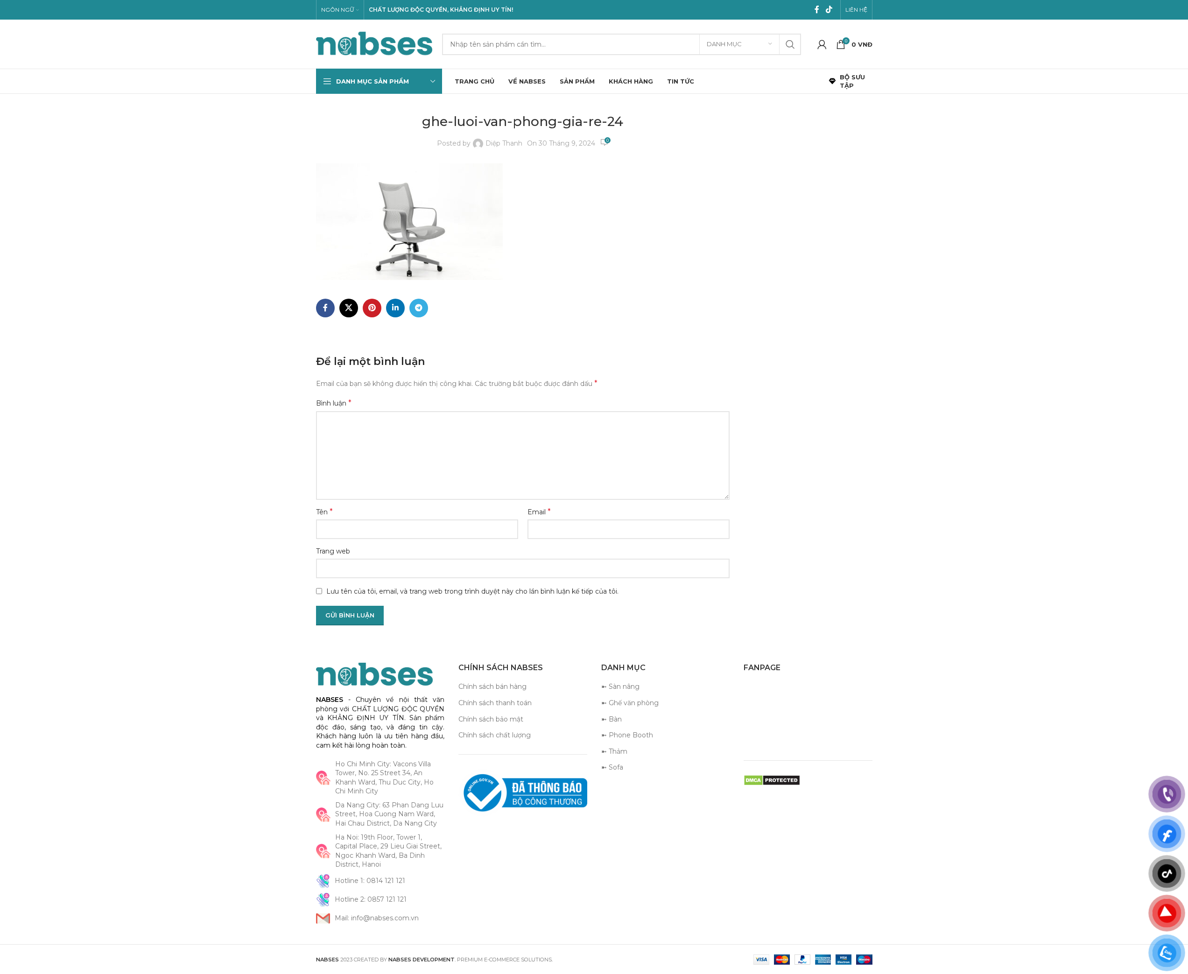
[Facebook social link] (816, 9)
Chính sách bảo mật (490, 719)
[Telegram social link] (418, 308)
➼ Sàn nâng (620, 686)
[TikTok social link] (828, 9)
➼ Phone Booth (627, 735)
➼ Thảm (614, 751)
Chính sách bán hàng (492, 686)
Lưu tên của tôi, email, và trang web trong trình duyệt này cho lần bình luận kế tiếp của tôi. (472, 591)
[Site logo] (374, 43)
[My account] (822, 44)
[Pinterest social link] (372, 308)
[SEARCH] (790, 44)
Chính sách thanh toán (495, 703)
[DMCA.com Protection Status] (772, 780)
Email (539, 511)
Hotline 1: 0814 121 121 (370, 880)
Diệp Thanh (503, 143)
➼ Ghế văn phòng (630, 703)
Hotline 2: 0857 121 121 (371, 899)
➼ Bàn (611, 719)
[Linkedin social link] (395, 308)
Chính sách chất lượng (494, 735)
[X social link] (348, 308)
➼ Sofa (612, 767)
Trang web (333, 551)
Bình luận (333, 403)
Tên (324, 511)
